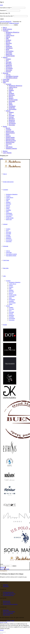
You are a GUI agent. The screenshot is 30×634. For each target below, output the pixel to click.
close (1, 5)
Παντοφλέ (8, 62)
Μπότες (8, 41)
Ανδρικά (5, 57)
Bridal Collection (7, 29)
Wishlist (5, 151)
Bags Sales (6, 81)
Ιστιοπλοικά (12, 123)
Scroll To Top (3, 622)
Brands (5, 126)
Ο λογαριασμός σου (8, 592)
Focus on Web (10, 620)
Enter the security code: (7, 16)
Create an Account (14, 23)
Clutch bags (6, 79)
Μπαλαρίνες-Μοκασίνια (12, 32)
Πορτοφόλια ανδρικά (11, 78)
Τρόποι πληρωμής (8, 613)
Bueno (7, 134)
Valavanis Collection (11, 148)
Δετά (7, 60)
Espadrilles (9, 46)
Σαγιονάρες (9, 52)
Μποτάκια (9, 43)
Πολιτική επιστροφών (9, 611)
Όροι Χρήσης (6, 615)
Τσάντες (8, 74)
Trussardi (8, 129)
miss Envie (9, 143)
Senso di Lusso (10, 131)
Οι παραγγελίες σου (8, 595)
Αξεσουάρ (5, 73)
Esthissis (8, 136)
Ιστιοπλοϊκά (9, 68)
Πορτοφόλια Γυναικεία (12, 76)
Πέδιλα (8, 45)
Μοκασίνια (9, 67)
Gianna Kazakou (10, 132)
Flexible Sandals (10, 56)
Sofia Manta (9, 147)
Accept (2, 630)
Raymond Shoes (10, 142)
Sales (4, 82)
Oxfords (8, 37)
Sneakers (8, 34)
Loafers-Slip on (10, 35)
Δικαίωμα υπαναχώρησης (10, 604)
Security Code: (4, 13)
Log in (2, 18)
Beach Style (9, 54)
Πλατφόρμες (9, 48)
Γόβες (7, 38)
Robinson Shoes (10, 139)
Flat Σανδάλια (12, 109)
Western (11, 98)
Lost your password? (5, 21)
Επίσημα (8, 71)
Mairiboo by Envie (11, 140)
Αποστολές (6, 610)
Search (15, 24)
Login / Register (7, 152)
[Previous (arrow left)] (0, 633)
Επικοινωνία (6, 601)
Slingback (8, 40)
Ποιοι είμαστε (7, 602)
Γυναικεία (5, 30)
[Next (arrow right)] (2, 633)
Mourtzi (8, 128)
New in (5, 27)
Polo (7, 145)
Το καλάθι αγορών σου (9, 594)
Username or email (5, 7)
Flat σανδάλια (9, 51)
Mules (7, 49)
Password (3, 10)
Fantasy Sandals (10, 137)
